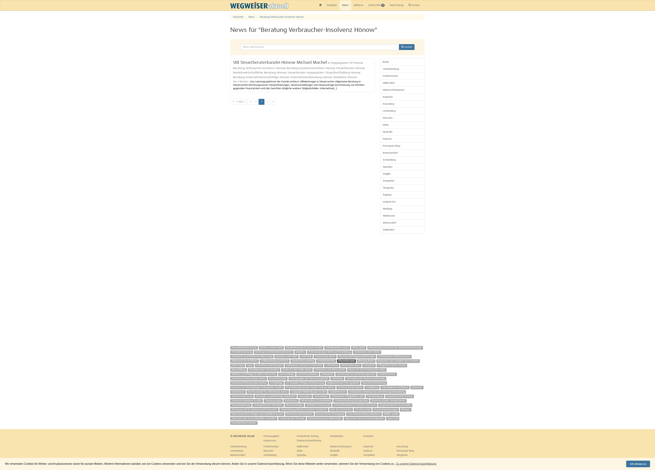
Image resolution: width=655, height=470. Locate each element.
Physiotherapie (346, 361)
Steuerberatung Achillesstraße (324, 418)
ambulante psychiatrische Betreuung (252, 356)
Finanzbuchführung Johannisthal (249, 383)
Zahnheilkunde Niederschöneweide (366, 378)
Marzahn (387, 118)
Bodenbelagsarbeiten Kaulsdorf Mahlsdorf (304, 409)
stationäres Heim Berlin (367, 352)
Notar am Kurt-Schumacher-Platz (367, 370)
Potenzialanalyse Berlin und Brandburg (330, 352)
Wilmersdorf (389, 223)
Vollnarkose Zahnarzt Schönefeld (304, 365)
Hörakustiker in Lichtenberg (316, 401)
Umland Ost (389, 202)
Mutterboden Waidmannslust (394, 356)
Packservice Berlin (325, 356)
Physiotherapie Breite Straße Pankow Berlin (310, 387)
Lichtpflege (276, 383)
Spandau (387, 167)
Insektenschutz (387, 374)
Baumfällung (238, 370)
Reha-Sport (359, 347)
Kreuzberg (388, 104)
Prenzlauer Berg (391, 146)
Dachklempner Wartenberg (264, 370)
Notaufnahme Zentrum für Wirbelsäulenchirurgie (395, 347)
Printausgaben (271, 436)
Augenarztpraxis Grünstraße (395, 405)
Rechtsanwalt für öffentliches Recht (267, 392)
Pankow (387, 139)
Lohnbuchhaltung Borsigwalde (351, 401)
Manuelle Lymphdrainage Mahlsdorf (275, 396)
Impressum (270, 440)
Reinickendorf (390, 153)
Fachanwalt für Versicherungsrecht (356, 374)
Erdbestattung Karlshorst (274, 361)
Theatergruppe (273, 401)
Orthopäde (327, 374)
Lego (249, 365)
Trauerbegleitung (241, 405)
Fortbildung (372, 387)
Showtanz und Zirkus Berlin (330, 370)
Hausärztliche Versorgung (330, 414)
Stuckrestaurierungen (386, 409)
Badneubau (291, 401)
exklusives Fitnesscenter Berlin (248, 378)
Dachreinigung (375, 396)
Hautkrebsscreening (303, 361)
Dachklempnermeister (244, 423)
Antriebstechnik (326, 361)
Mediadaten (336, 436)
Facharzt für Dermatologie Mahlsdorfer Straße (257, 387)
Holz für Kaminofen (341, 409)
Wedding (387, 209)
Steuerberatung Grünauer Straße (304, 347)
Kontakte (368, 436)
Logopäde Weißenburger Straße (308, 392)
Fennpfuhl (369, 365)
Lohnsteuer (332, 365)
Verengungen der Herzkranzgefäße (309, 378)
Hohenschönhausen (393, 90)
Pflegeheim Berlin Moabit (392, 365)
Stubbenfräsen (338, 392)
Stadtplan (332, 5)
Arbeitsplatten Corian (337, 347)
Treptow (387, 195)
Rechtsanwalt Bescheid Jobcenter (273, 352)
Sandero (300, 352)
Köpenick (388, 97)
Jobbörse (358, 5)
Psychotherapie (277, 378)
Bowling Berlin (366, 361)
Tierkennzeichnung (242, 396)
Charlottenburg (391, 69)
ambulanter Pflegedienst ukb (347, 396)
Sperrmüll (393, 418)
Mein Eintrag (396, 5)
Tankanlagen (321, 396)
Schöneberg (389, 160)
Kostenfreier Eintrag (307, 436)
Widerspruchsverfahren (244, 361)
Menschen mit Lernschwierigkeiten (364, 418)
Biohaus (405, 409)
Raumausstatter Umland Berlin (388, 401)
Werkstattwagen (350, 365)
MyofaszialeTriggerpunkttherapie (357, 356)
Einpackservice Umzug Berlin (343, 383)
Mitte (386, 125)
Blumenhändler (294, 405)
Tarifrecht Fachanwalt (318, 405)
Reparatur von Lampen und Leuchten (398, 361)
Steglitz (387, 174)
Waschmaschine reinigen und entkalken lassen (257, 414)
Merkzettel (375, 5)
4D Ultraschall (362, 409)
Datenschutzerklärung (309, 440)
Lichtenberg (389, 111)
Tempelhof (388, 181)
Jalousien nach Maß (286, 356)
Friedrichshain (390, 76)
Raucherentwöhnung (374, 383)
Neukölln (387, 132)
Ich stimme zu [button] (638, 463)
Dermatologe (287, 374)
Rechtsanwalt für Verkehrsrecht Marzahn (254, 409)
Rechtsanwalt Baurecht (299, 414)
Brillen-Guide (391, 414)
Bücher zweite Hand (271, 347)
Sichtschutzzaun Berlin (350, 387)
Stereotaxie (238, 392)
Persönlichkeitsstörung (244, 347)
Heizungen (304, 396)
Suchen (415, 5)
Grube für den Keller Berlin (296, 370)
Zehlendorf (388, 230)
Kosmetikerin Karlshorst (395, 387)
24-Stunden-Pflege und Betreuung (305, 383)
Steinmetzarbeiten (308, 374)
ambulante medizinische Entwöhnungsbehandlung (377, 392)
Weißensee (389, 216)
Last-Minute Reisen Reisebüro (364, 414)
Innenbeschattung (241, 352)
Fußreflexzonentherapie (269, 365)
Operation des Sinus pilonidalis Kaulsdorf (254, 418)
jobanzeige (237, 365)
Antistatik (306, 356)
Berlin (386, 62)
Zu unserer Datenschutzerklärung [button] (416, 463)
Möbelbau (337, 378)
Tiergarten (388, 188)
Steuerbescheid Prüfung (400, 396)
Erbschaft (417, 387)
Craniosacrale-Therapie (292, 418)
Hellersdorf (389, 83)
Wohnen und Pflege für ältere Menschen (254, 374)
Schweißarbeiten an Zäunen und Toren (355, 405)
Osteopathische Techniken (268, 405)
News (345, 5)
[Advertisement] (636, 65)
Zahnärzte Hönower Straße (246, 401)
